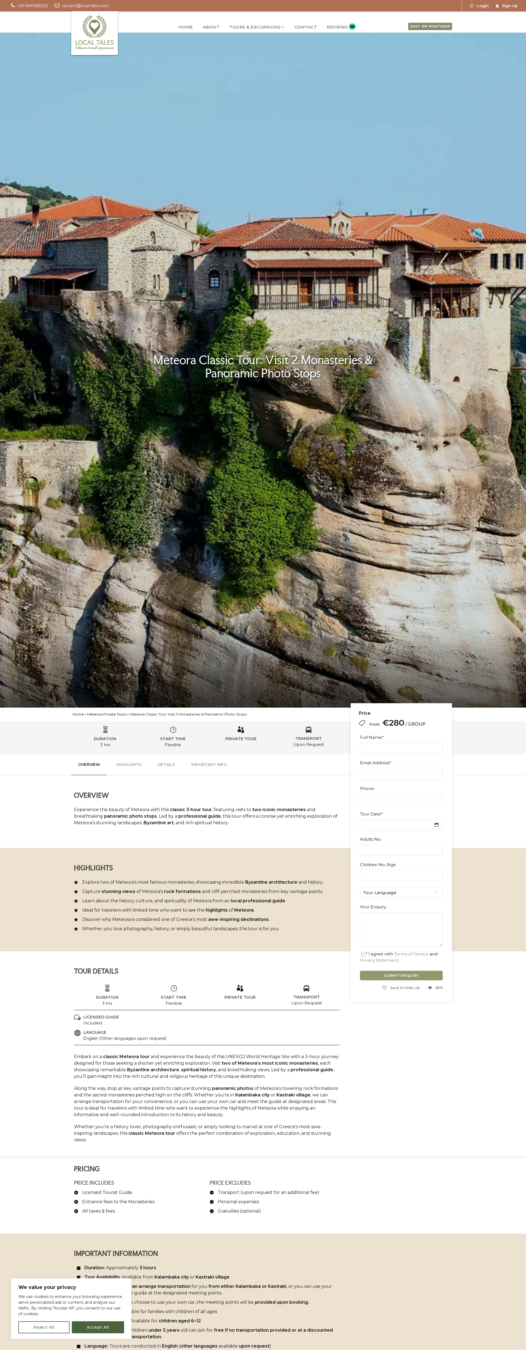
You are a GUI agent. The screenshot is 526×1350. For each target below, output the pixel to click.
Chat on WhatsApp (430, 26)
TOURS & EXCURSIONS (255, 27)
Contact (306, 27)
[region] (71, 1308)
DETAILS (166, 764)
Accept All (98, 1327)
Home (185, 27)
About (211, 27)
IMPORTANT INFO (209, 764)
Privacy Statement (379, 960)
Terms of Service (411, 954)
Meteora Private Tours (106, 714)
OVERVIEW (89, 764)
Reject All (44, 1327)
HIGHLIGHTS (128, 764)
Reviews (337, 27)
